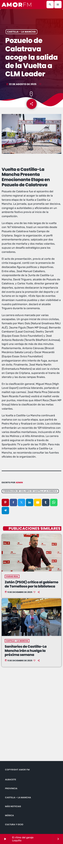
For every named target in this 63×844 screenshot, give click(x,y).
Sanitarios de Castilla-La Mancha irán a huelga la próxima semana (26, 650)
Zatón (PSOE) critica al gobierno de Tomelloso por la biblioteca (31, 584)
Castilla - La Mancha (21, 31)
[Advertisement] (31, 717)
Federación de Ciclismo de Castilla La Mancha (30, 491)
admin (19, 482)
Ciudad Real (12, 576)
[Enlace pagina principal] (17, 4)
